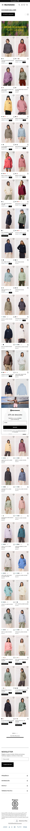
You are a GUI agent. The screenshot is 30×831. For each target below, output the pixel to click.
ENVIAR (15, 427)
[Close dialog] (27, 398)
